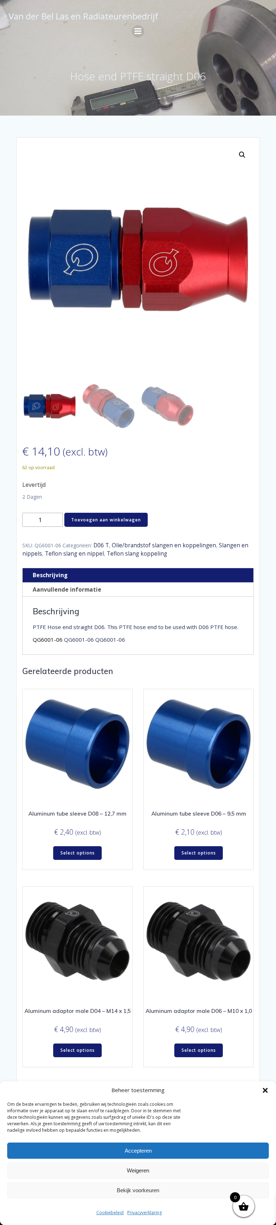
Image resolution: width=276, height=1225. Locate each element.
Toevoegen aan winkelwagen (106, 520)
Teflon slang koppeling (137, 553)
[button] (265, 1090)
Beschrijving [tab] (50, 575)
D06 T (101, 545)
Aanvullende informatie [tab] (67, 589)
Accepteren (138, 1151)
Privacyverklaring (144, 1213)
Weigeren (138, 1170)
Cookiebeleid (110, 1213)
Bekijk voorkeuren (138, 1190)
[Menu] (138, 31)
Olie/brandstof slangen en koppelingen (164, 545)
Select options (77, 853)
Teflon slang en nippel (74, 553)
